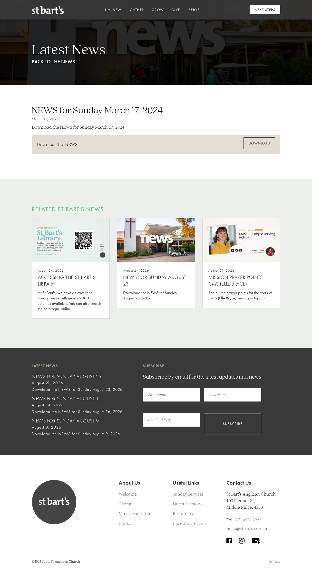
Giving (125, 504)
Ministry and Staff (136, 514)
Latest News (45, 365)
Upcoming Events (190, 523)
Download (259, 143)
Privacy (274, 561)
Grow (158, 9)
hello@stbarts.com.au (247, 528)
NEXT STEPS (264, 9)
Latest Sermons (187, 504)
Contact (126, 523)
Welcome (128, 494)
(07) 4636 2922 (247, 520)
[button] (113, 9)
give (175, 9)
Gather (137, 9)
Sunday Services (188, 494)
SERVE (194, 9)
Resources (183, 514)
